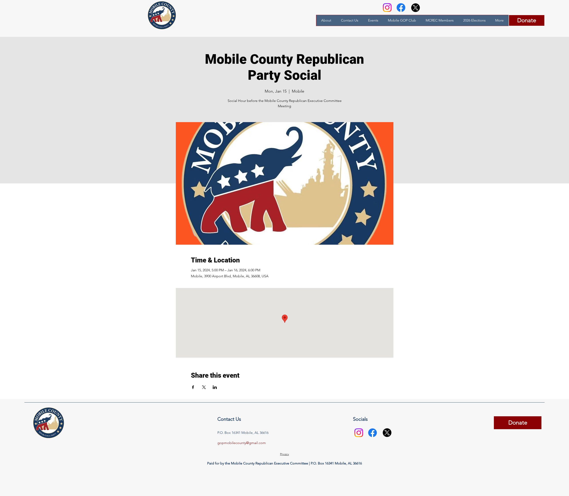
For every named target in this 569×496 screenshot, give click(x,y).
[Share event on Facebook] (193, 387)
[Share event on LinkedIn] (215, 387)
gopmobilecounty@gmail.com (241, 443)
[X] (415, 7)
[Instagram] (387, 7)
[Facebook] (401, 7)
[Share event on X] (204, 387)
